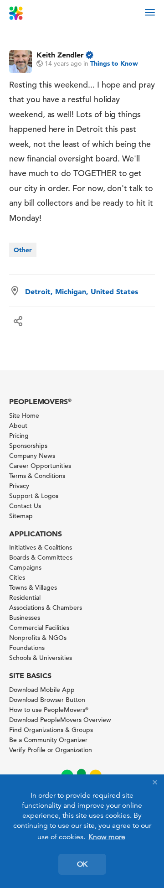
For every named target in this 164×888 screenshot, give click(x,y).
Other (23, 250)
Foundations (27, 648)
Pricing (19, 435)
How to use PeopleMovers (48, 710)
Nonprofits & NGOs (38, 638)
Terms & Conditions (37, 476)
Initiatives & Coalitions (40, 547)
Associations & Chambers (45, 607)
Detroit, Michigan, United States (81, 291)
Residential (25, 597)
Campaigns (25, 567)
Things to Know (114, 63)
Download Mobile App (42, 689)
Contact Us (25, 506)
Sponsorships (28, 445)
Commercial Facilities (39, 627)
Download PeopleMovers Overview (60, 720)
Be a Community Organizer (48, 740)
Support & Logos (33, 496)
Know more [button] (106, 836)
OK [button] (82, 864)
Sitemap (21, 516)
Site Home (24, 415)
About (18, 425)
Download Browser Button (47, 700)
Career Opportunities (40, 466)
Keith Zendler (60, 54)
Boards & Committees (40, 557)
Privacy (19, 486)
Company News (32, 456)
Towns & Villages (33, 587)
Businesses (24, 617)
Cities (17, 577)
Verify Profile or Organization (50, 750)
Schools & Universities (40, 658)
